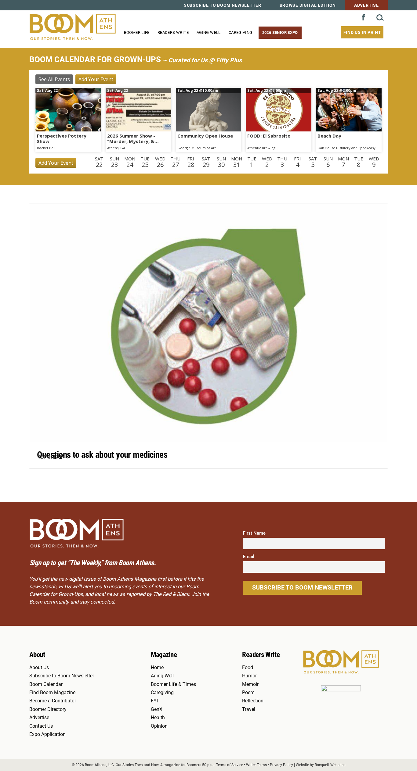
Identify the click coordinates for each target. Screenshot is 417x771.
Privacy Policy (281, 764)
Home (157, 667)
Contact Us (41, 726)
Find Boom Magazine (52, 692)
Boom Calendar (46, 684)
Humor (249, 676)
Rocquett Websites (330, 764)
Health (59, 457)
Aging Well (209, 32)
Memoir (250, 684)
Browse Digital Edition (308, 5)
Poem (248, 692)
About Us (39, 667)
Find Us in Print (362, 32)
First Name (254, 533)
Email (248, 556)
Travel (248, 709)
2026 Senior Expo (280, 32)
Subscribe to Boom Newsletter (222, 5)
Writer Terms (256, 764)
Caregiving (240, 32)
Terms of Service (229, 764)
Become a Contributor (52, 701)
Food (247, 667)
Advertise (366, 5)
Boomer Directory (48, 709)
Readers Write (173, 32)
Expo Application (47, 734)
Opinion (159, 726)
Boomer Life (137, 32)
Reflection (252, 701)
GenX (156, 709)
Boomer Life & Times (173, 684)
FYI (154, 701)
